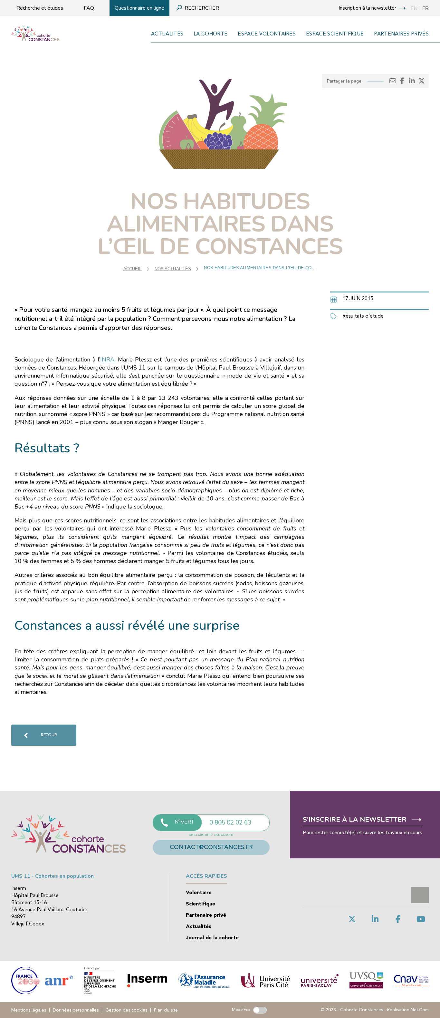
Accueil (132, 268)
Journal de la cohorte (212, 938)
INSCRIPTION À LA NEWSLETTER (368, 8)
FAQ (89, 8)
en (413, 8)
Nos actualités (173, 268)
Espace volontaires (267, 34)
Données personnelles (76, 1010)
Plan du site (166, 1010)
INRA (107, 359)
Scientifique (200, 904)
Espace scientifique (335, 34)
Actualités (167, 34)
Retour (49, 735)
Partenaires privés (401, 34)
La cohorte (210, 34)
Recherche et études (39, 8)
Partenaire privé (206, 915)
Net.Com (420, 1010)
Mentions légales (28, 1010)
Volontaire (199, 892)
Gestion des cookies (126, 1010)
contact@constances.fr (211, 847)
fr (425, 8)
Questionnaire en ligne (139, 8)
